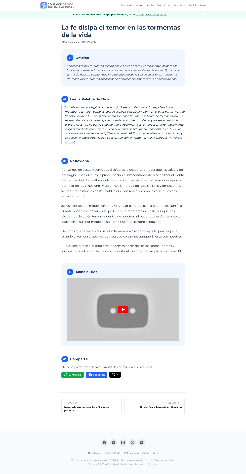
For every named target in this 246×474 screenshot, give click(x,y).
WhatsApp (75, 374)
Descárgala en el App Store (151, 14)
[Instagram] (123, 442)
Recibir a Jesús (197, 5)
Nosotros (179, 5)
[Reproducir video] (123, 309)
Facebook (99, 374)
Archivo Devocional (158, 5)
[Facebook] (104, 442)
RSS (155, 452)
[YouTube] (113, 442)
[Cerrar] (204, 15)
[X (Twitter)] (132, 442)
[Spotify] (141, 442)
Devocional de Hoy (132, 5)
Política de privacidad (136, 452)
